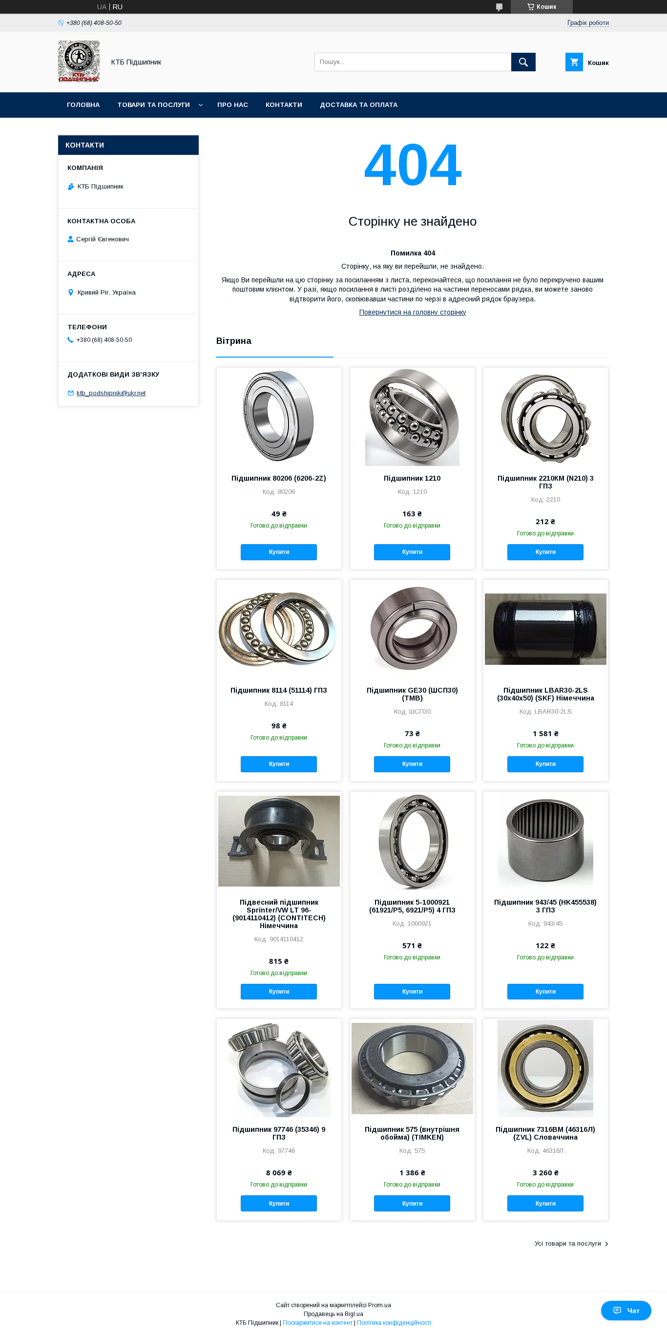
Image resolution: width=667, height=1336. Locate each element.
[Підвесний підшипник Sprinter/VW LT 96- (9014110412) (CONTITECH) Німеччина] (279, 841)
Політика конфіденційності (394, 1322)
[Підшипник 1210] (412, 417)
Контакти (284, 104)
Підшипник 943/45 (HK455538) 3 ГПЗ (545, 906)
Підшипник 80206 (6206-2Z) (278, 478)
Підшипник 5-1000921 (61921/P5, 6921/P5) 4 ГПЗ (412, 906)
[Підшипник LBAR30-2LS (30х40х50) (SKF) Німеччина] (545, 629)
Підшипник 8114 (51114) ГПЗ (278, 690)
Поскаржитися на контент (318, 1322)
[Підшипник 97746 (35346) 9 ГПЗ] (279, 1068)
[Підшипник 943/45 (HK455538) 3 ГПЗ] (545, 841)
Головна (83, 104)
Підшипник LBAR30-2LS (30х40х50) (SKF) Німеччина (545, 694)
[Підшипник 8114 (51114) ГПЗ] (279, 629)
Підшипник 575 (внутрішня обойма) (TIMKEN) (412, 1133)
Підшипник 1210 (412, 478)
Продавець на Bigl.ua (333, 1314)
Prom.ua (379, 1305)
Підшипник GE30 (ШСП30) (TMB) (412, 694)
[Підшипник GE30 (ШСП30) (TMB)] (412, 629)
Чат (633, 1311)
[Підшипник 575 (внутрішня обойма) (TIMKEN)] (412, 1068)
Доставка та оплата (358, 104)
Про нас (232, 104)
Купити (279, 552)
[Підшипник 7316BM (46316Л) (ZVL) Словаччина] (545, 1068)
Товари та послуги (153, 104)
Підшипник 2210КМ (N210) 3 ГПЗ (546, 482)
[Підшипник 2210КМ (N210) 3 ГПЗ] (545, 417)
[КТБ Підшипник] (79, 80)
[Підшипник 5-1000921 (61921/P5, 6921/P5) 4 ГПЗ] (412, 841)
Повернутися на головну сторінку (412, 312)
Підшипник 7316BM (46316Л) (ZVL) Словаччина (545, 1133)
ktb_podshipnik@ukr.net (111, 393)
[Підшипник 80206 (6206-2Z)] (279, 417)
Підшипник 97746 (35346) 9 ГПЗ (278, 1133)
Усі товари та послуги (568, 1243)
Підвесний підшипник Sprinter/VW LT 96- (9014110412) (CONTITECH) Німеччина (279, 914)
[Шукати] (523, 62)
